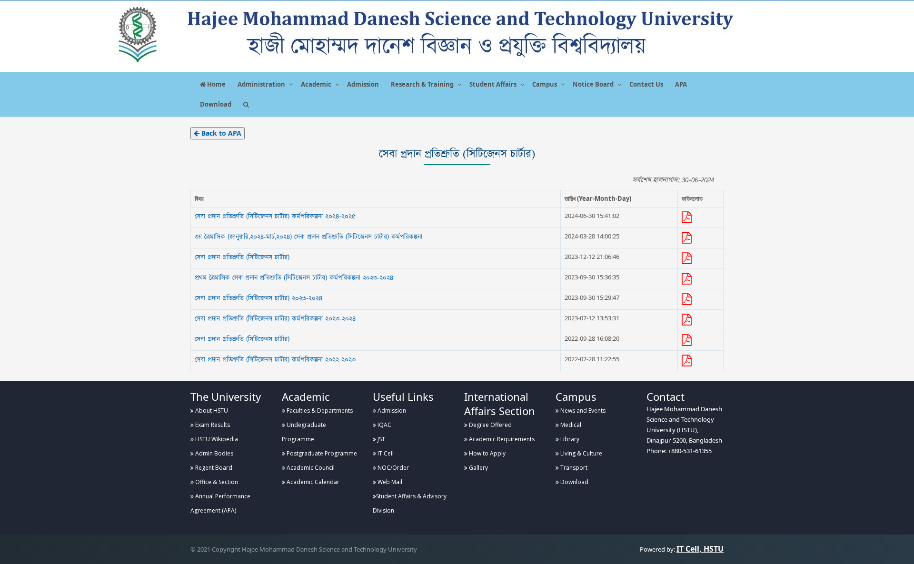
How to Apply (486, 453)
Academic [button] (316, 84)
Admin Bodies (213, 453)
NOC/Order (392, 468)
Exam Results (212, 425)
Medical (570, 425)
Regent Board (213, 468)
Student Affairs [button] (493, 84)
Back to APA (220, 133)
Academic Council (310, 468)
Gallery (477, 468)
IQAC (383, 425)
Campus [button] (544, 84)
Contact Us (646, 84)
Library (569, 439)
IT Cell (385, 453)
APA (681, 84)
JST (380, 439)
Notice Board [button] (593, 84)
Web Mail (389, 482)
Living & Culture (580, 453)
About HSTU (211, 410)
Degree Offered (489, 425)
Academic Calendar (312, 482)
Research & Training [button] (422, 84)
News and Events (582, 410)
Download (215, 104)
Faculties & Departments (319, 410)
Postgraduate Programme (321, 453)
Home (216, 84)
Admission (363, 84)
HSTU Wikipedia (216, 439)
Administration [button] (261, 84)
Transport (573, 468)
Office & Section (216, 482)
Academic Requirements (501, 439)
